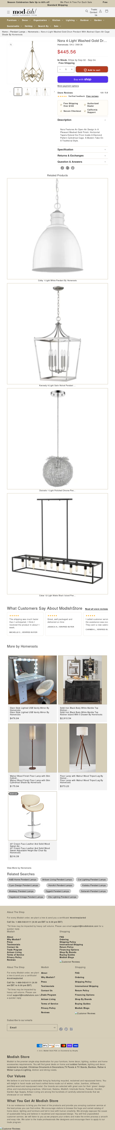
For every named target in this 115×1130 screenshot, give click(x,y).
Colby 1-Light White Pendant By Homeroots (57, 280)
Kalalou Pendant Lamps (94, 885)
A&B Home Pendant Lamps (22, 879)
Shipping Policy (68, 942)
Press (10, 942)
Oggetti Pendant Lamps (57, 891)
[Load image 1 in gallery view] (18, 92)
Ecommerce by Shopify (69, 1051)
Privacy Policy (14, 957)
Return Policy (67, 947)
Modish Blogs (67, 957)
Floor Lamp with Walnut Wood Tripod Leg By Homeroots (81, 781)
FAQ (62, 937)
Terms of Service (15, 954)
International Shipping (71, 944)
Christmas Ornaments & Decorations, (46, 1067)
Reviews (11, 959)
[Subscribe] (54, 1027)
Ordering (64, 939)
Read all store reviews (96, 608)
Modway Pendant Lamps (21, 891)
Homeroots (63, 44)
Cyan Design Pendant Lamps (23, 885)
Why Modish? (14, 939)
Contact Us (93, 13)
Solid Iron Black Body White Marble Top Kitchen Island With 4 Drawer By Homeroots (81, 713)
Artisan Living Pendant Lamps (57, 879)
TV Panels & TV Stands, (76, 1067)
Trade (94, 9)
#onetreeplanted (78, 917)
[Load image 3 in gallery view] (37, 92)
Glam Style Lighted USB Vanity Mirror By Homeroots (29, 713)
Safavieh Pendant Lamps (93, 891)
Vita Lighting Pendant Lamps (62, 896)
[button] (8, 12)
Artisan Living (14, 952)
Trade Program (14, 949)
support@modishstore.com (85, 926)
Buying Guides (67, 954)
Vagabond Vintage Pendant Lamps (26, 896)
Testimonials (13, 944)
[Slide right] (54, 92)
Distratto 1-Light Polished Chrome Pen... (57, 490)
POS (55, 1051)
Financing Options (69, 949)
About (10, 937)
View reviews (92, 96)
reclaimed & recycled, (17, 1067)
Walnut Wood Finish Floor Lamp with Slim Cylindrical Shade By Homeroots (30, 781)
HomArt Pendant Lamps (60, 885)
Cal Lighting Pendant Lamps (92, 879)
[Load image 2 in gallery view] (27, 92)
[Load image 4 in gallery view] (46, 92)
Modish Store (48, 1051)
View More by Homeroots (19, 867)
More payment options (68, 85)
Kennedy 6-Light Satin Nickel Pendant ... (57, 385)
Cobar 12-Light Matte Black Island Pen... (57, 595)
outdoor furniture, (78, 1064)
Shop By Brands (68, 952)
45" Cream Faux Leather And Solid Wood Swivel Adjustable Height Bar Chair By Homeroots (30, 850)
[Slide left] (10, 92)
